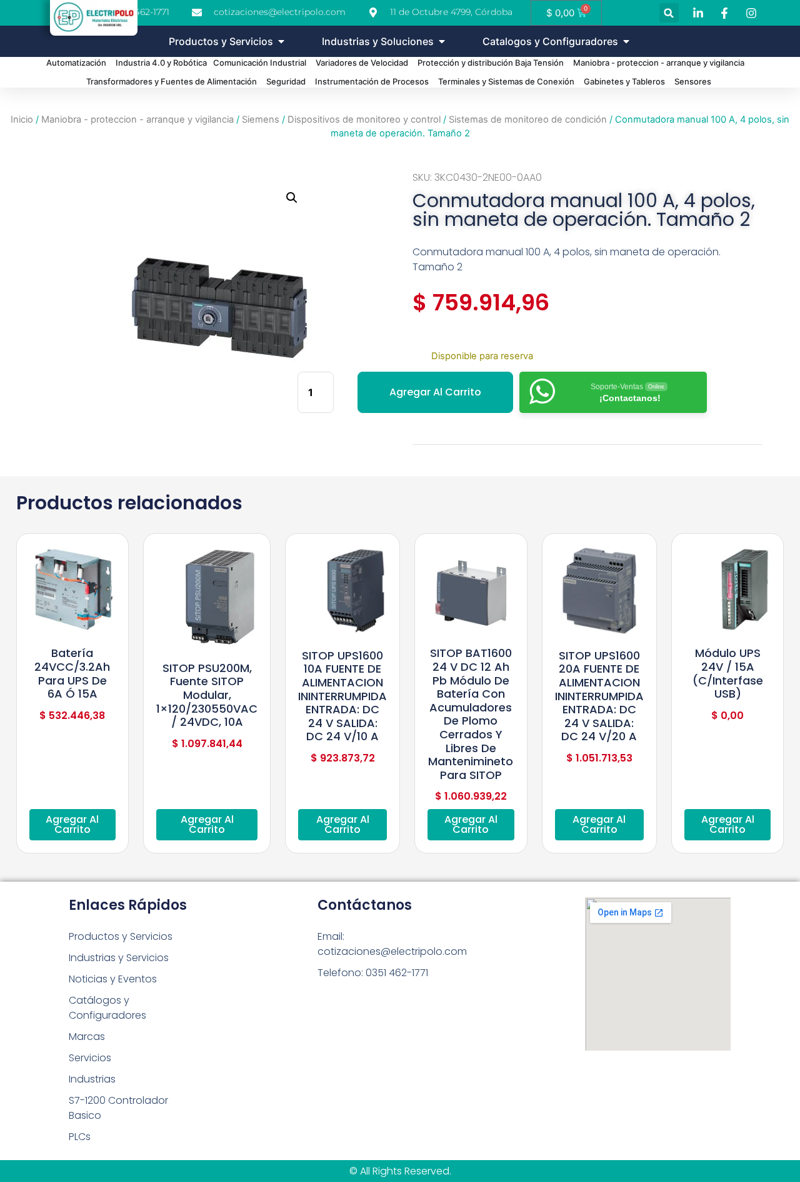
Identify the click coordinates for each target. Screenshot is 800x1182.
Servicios (90, 1058)
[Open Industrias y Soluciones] (442, 41)
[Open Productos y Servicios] (281, 41)
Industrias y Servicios (119, 957)
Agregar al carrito (435, 392)
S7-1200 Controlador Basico (118, 1108)
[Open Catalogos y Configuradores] (626, 41)
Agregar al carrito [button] (72, 824)
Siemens (260, 119)
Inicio (22, 119)
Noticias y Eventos (113, 979)
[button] (669, 13)
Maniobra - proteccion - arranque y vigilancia (137, 119)
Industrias (92, 1079)
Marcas (87, 1036)
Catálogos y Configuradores (107, 1007)
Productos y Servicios (120, 936)
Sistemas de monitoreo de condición (528, 119)
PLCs (80, 1136)
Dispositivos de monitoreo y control (364, 119)
